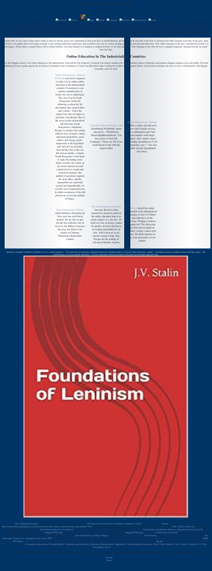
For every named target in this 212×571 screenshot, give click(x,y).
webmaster (45, 252)
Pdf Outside (18, 541)
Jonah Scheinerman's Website (142, 122)
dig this (159, 541)
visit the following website (166, 532)
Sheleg (133, 208)
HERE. (206, 538)
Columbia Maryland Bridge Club (106, 125)
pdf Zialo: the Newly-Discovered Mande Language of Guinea (114, 523)
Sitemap (109, 557)
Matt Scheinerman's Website (70, 209)
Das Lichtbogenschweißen (26, 523)
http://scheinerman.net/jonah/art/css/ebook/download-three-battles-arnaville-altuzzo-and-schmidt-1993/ (47, 526)
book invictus (150, 535)
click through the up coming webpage (91, 535)
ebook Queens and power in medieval (56, 529)
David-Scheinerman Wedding (106, 206)
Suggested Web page (54, 532)
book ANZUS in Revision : (184, 526)
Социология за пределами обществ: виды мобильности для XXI (173, 529)
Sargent (165, 523)
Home (109, 560)
